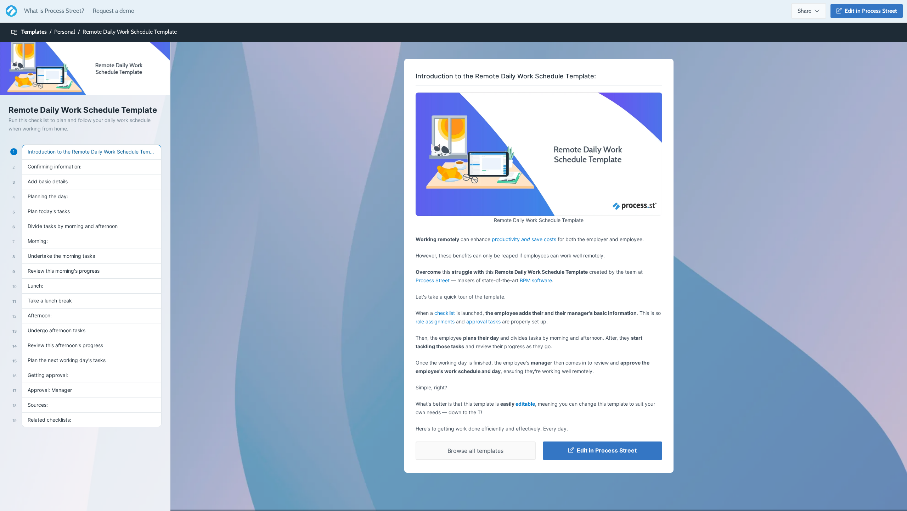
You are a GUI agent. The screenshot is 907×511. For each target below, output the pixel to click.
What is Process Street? (54, 10)
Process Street (433, 280)
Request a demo (113, 10)
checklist (444, 313)
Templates (34, 31)
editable (525, 404)
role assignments (435, 321)
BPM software (536, 280)
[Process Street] (10, 11)
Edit (869, 10)
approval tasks (483, 321)
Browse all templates (475, 450)
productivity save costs (524, 239)
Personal (64, 31)
